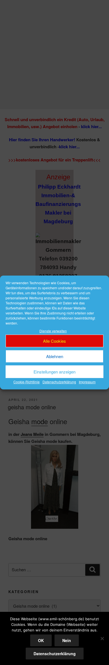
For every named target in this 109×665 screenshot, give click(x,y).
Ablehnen (54, 356)
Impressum (87, 382)
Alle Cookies (54, 341)
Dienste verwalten (53, 330)
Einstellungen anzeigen (54, 372)
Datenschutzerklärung (59, 382)
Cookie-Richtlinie (26, 382)
